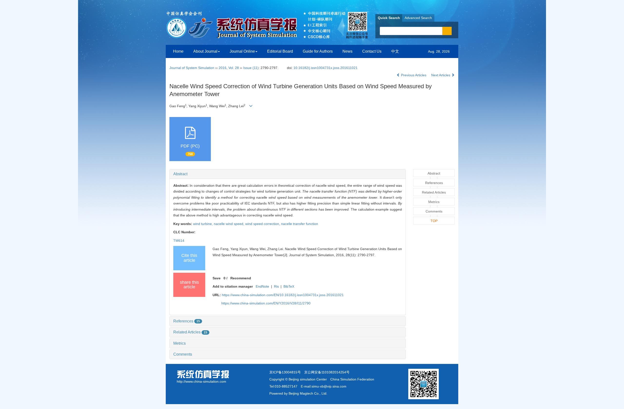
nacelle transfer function (299, 224)
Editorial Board (280, 51)
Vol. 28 (233, 68)
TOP (434, 221)
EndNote (262, 286)
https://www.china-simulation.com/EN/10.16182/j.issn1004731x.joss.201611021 (283, 295)
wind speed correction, (263, 224)
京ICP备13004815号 (285, 372)
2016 (222, 68)
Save (217, 278)
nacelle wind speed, (229, 224)
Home (178, 51)
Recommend (240, 278)
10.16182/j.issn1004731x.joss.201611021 (325, 68)
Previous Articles (413, 75)
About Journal (205, 51)
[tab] (288, 174)
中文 (395, 51)
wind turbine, (203, 224)
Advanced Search (418, 18)
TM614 (178, 241)
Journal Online (242, 51)
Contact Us (371, 51)
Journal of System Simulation (191, 68)
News (347, 51)
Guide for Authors (318, 51)
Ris (276, 286)
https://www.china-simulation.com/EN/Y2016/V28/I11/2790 (266, 303)
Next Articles (441, 75)
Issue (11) (251, 68)
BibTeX (288, 286)
